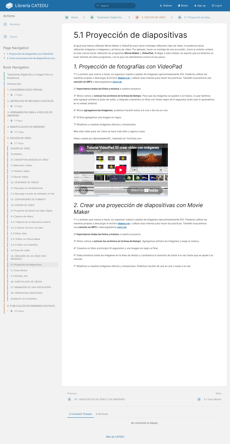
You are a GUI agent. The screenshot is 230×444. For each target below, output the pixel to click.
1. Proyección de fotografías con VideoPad (30, 53)
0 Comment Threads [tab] (80, 413)
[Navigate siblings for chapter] (129, 17)
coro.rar (117, 81)
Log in (218, 5)
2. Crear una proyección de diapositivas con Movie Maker (31, 58)
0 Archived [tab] (102, 413)
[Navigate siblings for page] (172, 17)
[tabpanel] (144, 423)
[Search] (98, 5)
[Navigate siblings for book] (84, 17)
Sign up (201, 5)
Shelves (167, 5)
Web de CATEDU (115, 436)
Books (184, 5)
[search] (115, 6)
